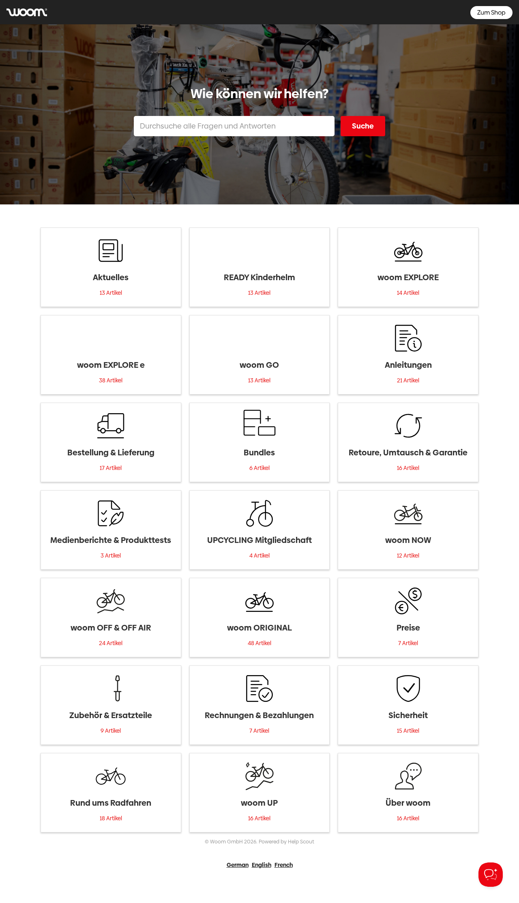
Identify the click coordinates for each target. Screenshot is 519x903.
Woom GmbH (226, 841)
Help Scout (301, 841)
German (238, 865)
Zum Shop (491, 12)
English (261, 865)
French (284, 865)
